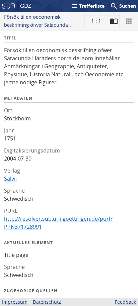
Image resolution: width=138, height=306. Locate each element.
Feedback (125, 302)
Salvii (10, 178)
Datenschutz (47, 302)
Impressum (14, 302)
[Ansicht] (129, 21)
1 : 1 (96, 21)
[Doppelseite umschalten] (114, 21)
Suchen (123, 6)
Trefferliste (87, 6)
